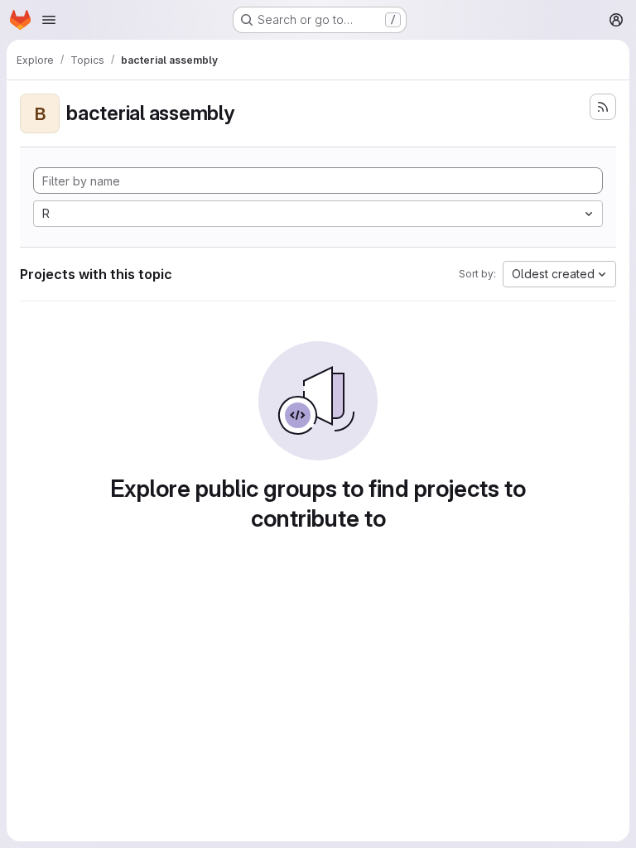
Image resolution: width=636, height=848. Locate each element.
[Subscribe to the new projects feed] (603, 107)
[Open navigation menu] (49, 20)
